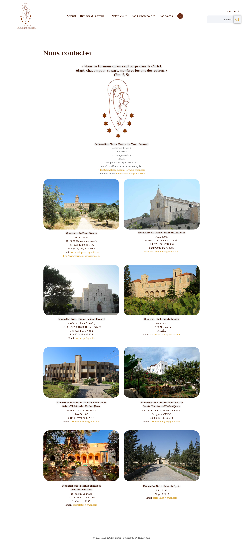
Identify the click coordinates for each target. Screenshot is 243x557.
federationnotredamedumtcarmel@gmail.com (121, 169)
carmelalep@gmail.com (165, 497)
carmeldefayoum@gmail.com (85, 421)
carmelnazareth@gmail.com (165, 334)
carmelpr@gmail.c (85, 338)
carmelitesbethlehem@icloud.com (161, 251)
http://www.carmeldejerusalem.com (81, 255)
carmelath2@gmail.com (85, 504)
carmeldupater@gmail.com (85, 252)
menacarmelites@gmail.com (131, 173)
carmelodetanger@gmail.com (165, 421)
